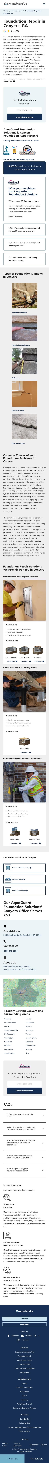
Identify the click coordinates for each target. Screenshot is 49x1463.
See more (8, 81)
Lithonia (7, 1045)
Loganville (8, 1049)
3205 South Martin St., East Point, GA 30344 (22, 935)
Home (5, 11)
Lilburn (28, 1019)
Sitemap (44, 1445)
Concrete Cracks (18, 443)
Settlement (16, 378)
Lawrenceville (10, 1022)
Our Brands (24, 1392)
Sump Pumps (24, 1372)
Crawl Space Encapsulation (25, 1368)
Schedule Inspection (24, 117)
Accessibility (34, 1445)
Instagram (25, 1340)
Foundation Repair (24, 1356)
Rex (27, 1053)
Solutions (24, 1348)
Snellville (8, 1042)
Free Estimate (37, 1459)
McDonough (9, 1034)
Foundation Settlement (21, 345)
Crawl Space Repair (24, 1360)
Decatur (7, 1026)
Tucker (28, 1034)
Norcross (29, 1030)
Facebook (15, 1336)
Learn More (11, 661)
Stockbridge (9, 1053)
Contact (24, 1318)
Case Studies (24, 1419)
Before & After (24, 1423)
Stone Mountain (11, 1030)
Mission (24, 1396)
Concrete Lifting (24, 1364)
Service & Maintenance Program (24, 1408)
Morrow (29, 1049)
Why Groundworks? (24, 1404)
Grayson (29, 1042)
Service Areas (17, 11)
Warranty (24, 1400)
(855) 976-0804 (10, 951)
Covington (8, 1038)
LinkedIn (28, 1336)
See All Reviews (15, 216)
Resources (24, 1415)
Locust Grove (31, 1038)
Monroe (29, 1026)
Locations (24, 1324)
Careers (24, 1383)
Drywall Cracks (18, 411)
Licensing (24, 1439)
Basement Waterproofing (24, 1352)
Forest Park (30, 1045)
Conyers (7, 1019)
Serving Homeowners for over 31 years (21, 140)
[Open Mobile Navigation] (44, 4)
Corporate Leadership (24, 1387)
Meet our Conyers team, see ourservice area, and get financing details (19, 967)
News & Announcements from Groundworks (24, 1427)
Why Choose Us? (24, 1379)
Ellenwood (30, 1022)
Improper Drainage (19, 312)
